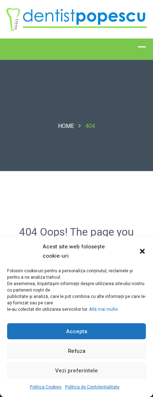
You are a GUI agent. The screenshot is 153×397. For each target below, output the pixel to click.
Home (66, 126)
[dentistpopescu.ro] (76, 19)
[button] (142, 251)
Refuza (76, 351)
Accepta (76, 331)
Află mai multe (103, 309)
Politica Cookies (46, 387)
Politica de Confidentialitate (92, 387)
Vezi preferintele (76, 371)
